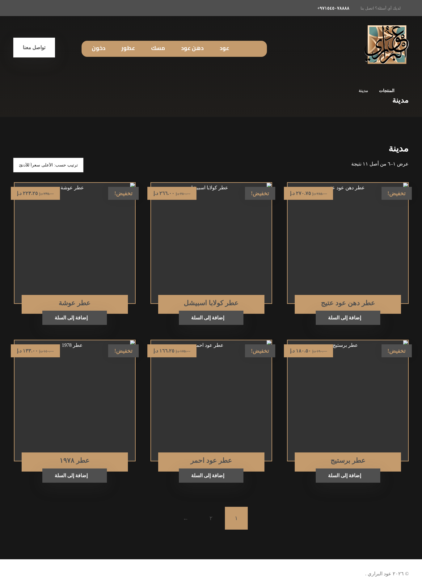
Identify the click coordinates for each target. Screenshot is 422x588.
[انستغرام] (47, 8)
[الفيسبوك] (60, 8)
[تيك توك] (33, 8)
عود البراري (378, 573)
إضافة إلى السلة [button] (344, 317)
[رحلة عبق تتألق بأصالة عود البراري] (387, 44)
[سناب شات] (20, 8)
